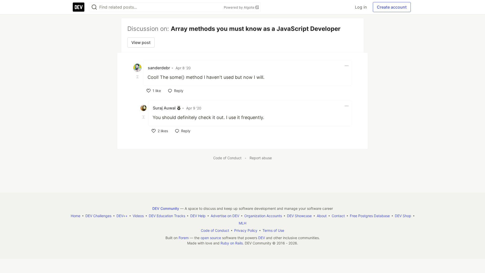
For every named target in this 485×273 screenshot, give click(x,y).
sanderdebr (159, 67)
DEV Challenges (98, 216)
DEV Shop (403, 216)
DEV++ (122, 216)
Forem (184, 238)
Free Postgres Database (370, 216)
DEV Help (198, 216)
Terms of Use (273, 230)
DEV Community (165, 208)
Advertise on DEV (225, 216)
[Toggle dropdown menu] (347, 66)
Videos (138, 216)
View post (141, 42)
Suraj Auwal (164, 107)
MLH (242, 223)
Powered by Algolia (239, 7)
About (322, 216)
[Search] (94, 7)
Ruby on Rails (232, 243)
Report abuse (261, 158)
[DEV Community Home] (78, 7)
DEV (261, 238)
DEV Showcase (299, 216)
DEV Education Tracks (167, 216)
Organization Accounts (263, 216)
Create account (392, 7)
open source (211, 238)
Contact (338, 216)
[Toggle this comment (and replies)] (137, 77)
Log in (361, 7)
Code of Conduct (227, 158)
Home (75, 216)
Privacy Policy (245, 230)
